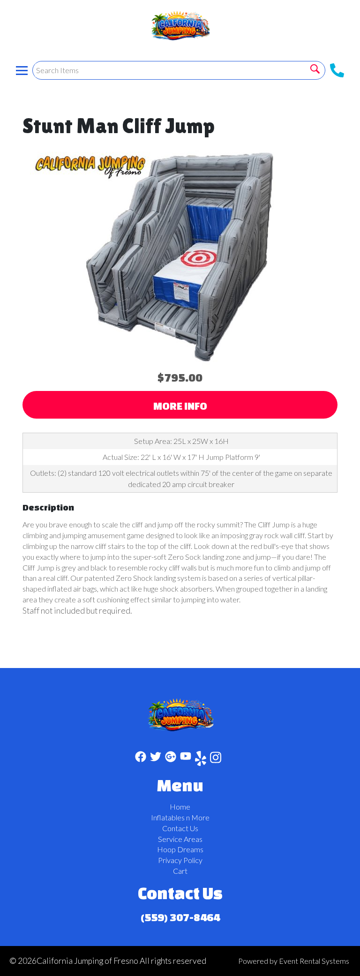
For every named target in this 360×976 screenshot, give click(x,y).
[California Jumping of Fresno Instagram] (215, 760)
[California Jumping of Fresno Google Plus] (170, 760)
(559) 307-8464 (180, 917)
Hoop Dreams (180, 849)
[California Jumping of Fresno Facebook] (140, 760)
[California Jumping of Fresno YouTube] (185, 760)
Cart (180, 870)
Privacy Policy (180, 860)
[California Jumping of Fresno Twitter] (155, 760)
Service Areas (180, 838)
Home (180, 806)
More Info (180, 406)
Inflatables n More (180, 817)
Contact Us (180, 828)
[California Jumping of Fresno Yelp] (200, 760)
